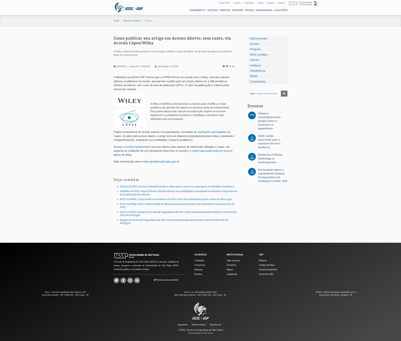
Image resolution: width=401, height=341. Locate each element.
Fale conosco (233, 260)
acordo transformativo (138, 146)
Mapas (230, 269)
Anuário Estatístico (268, 269)
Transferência (257, 70)
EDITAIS (249, 10)
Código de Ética (267, 265)
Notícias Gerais (258, 38)
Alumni (260, 3)
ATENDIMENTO (197, 10)
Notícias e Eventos (132, 21)
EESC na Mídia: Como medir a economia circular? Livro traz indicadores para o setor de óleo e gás (176, 199)
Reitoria (263, 260)
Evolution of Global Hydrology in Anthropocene (270, 158)
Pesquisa (255, 49)
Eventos (254, 44)
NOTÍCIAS (212, 10)
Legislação (232, 274)
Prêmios (254, 60)
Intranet (270, 3)
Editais (254, 76)
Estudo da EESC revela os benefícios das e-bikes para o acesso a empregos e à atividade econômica (177, 186)
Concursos (199, 265)
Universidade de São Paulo (200, 333)
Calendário (249, 3)
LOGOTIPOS (280, 10)
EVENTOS (225, 10)
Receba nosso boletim (167, 280)
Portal (116, 21)
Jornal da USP (266, 274)
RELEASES (237, 10)
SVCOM (174, 66)
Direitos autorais (199, 325)
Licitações (199, 260)
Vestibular (255, 65)
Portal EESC (224, 3)
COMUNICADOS (264, 10)
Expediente (182, 325)
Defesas (198, 269)
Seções (237, 3)
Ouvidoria (231, 265)
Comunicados (258, 81)
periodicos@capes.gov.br (164, 161)
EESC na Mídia (258, 54)
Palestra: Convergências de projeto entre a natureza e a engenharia (269, 121)
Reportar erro (215, 325)
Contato (281, 3)
